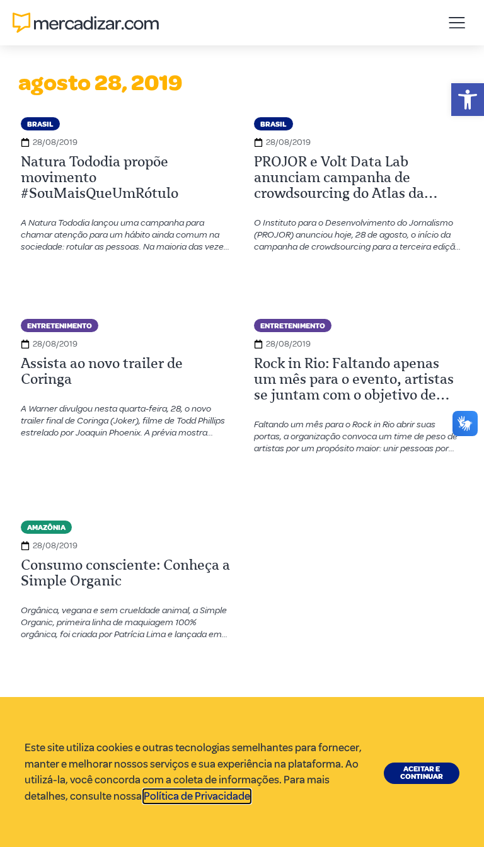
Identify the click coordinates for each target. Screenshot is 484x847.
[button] (467, 99)
